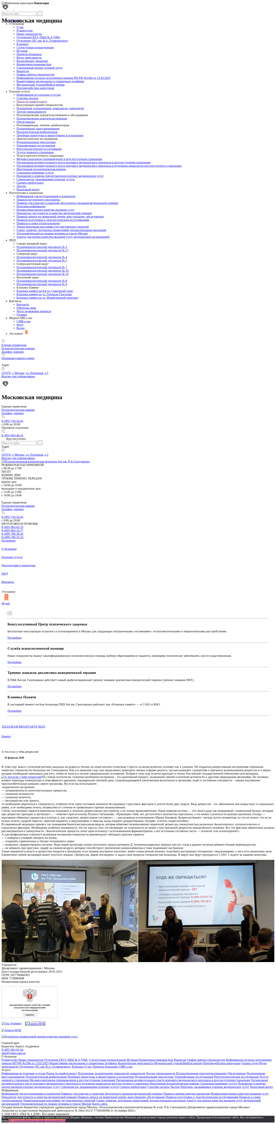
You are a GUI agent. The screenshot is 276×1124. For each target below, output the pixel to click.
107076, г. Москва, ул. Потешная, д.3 (25, 454)
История (22, 50)
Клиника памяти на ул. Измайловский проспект (47, 297)
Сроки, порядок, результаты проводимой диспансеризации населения (61, 230)
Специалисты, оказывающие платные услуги (46, 179)
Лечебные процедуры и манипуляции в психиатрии (50, 135)
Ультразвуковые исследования (36, 145)
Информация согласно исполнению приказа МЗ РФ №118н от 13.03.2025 (63, 77)
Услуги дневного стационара (35, 152)
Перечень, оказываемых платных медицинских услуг (214, 1086)
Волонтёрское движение (32, 61)
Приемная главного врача (18, 358)
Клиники (22, 44)
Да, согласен (16, 1120)
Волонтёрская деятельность (135, 1063)
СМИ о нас (24, 321)
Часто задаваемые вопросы (34, 311)
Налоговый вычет (28, 189)
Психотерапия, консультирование (38, 128)
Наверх (6, 736)
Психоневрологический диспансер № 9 (42, 284)
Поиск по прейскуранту (32, 101)
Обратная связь (26, 307)
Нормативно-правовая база (34, 64)
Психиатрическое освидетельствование (42, 118)
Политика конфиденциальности (45, 1120)
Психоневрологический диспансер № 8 (42, 280)
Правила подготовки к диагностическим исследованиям (53, 219)
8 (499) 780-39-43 (12, 533)
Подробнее (9, 540)
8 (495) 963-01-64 (12, 1049)
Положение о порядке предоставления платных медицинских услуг (60, 176)
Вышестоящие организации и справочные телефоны (50, 81)
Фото (20, 324)
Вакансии (23, 71)
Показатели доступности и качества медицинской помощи (54, 213)
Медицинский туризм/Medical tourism (41, 84)
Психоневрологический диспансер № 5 (42, 260)
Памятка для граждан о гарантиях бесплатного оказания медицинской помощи (67, 203)
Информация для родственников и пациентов (46, 196)
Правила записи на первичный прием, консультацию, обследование (60, 216)
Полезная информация (31, 206)
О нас (88, 1066)
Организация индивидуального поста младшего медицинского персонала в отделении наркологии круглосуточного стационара (99, 165)
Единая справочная (14, 345)
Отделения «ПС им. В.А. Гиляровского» (42, 40)
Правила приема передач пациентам (186, 1093)
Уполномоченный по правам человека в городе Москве (52, 233)
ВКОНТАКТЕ (28, 726)
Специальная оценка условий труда (39, 67)
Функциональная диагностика (36, 142)
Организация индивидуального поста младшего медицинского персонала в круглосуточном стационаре (84, 162)
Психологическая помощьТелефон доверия (18, 350)
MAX (41, 726)
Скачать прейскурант (30, 182)
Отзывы (22, 314)
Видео (21, 328)
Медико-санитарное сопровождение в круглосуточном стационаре (59, 159)
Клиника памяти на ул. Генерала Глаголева (44, 294)
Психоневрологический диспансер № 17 (43, 250)
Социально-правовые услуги (35, 172)
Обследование (26, 121)
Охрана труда (250, 1063)
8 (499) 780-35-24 (12, 537)
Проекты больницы (29, 54)
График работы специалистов (35, 74)
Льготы (21, 186)
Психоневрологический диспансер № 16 (43, 270)
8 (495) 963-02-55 (12, 527)
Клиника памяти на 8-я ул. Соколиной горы (45, 291)
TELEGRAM (10, 726)
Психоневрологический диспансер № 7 (42, 267)
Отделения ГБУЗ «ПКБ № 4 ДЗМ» (38, 37)
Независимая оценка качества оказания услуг (46, 209)
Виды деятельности (29, 57)
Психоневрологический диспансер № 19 (43, 274)
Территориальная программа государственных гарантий (53, 226)
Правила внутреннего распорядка (38, 199)
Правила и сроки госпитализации (38, 223)
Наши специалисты (29, 34)
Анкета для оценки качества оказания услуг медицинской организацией (63, 236)
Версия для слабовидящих (18, 458)
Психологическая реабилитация (37, 132)
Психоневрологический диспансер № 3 (42, 247)
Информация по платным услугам (38, 94)
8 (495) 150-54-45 (12, 421)
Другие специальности (31, 111)
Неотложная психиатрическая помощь (41, 169)
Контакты (23, 304)
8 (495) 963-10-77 (12, 530)
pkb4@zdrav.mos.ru (14, 1053)
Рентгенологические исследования (39, 148)
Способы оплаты (27, 98)
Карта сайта (99, 1103)
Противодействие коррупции (35, 88)
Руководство (25, 30)
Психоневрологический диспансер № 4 (42, 257)
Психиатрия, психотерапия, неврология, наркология (50, 108)
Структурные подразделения (35, 47)
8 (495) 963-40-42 (12, 435)
